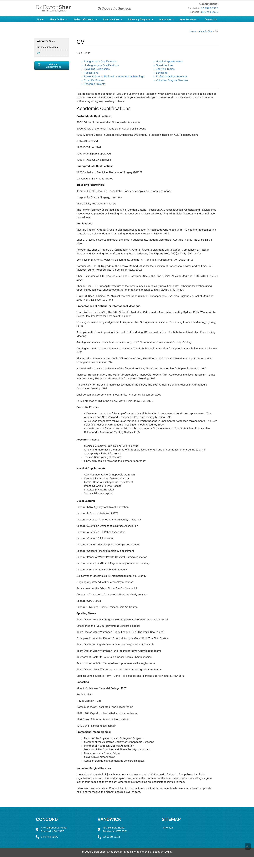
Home (40, 19)
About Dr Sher (57, 19)
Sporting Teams (165, 68)
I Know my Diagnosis (139, 19)
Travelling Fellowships (97, 68)
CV (38, 52)
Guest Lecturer (165, 65)
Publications (91, 72)
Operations (165, 19)
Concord (47, 819)
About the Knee (111, 19)
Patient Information (83, 19)
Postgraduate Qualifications (100, 61)
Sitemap (171, 819)
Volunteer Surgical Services (172, 80)
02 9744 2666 (209, 11)
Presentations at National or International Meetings (114, 76)
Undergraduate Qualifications (101, 65)
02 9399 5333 (209, 8)
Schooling (161, 72)
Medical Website (134, 851)
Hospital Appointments (169, 61)
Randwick (109, 819)
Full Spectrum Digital (160, 851)
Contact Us (211, 19)
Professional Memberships (171, 76)
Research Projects (94, 83)
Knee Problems (188, 19)
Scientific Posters (94, 80)
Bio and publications (47, 47)
